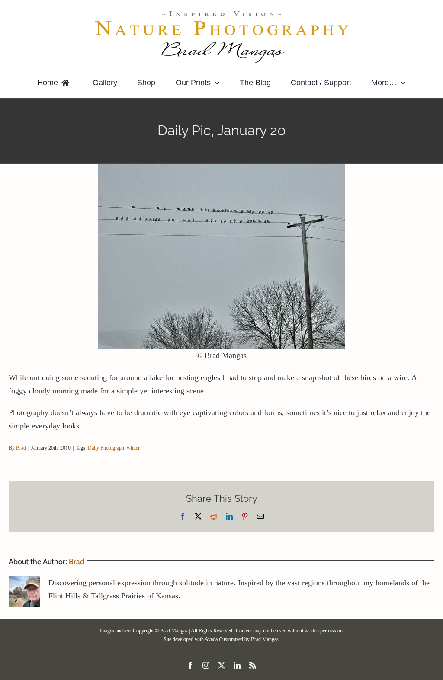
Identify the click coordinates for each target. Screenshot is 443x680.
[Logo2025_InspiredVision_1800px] (221, 12)
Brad (21, 448)
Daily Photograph (106, 448)
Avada (211, 639)
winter (133, 448)
